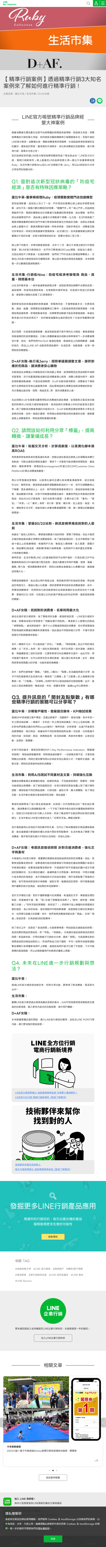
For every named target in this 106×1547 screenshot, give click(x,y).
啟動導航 (53, 1237)
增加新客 (21, 1275)
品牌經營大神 (24, 1269)
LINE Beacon (24, 1281)
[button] (49, 1470)
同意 (53, 1539)
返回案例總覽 (53, 1477)
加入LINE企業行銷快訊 (53, 1338)
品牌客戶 (59, 1269)
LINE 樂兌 (78, 1275)
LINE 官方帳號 (42, 1269)
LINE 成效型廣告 (59, 1275)
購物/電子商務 (75, 1269)
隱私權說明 (44, 1528)
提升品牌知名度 (38, 1275)
